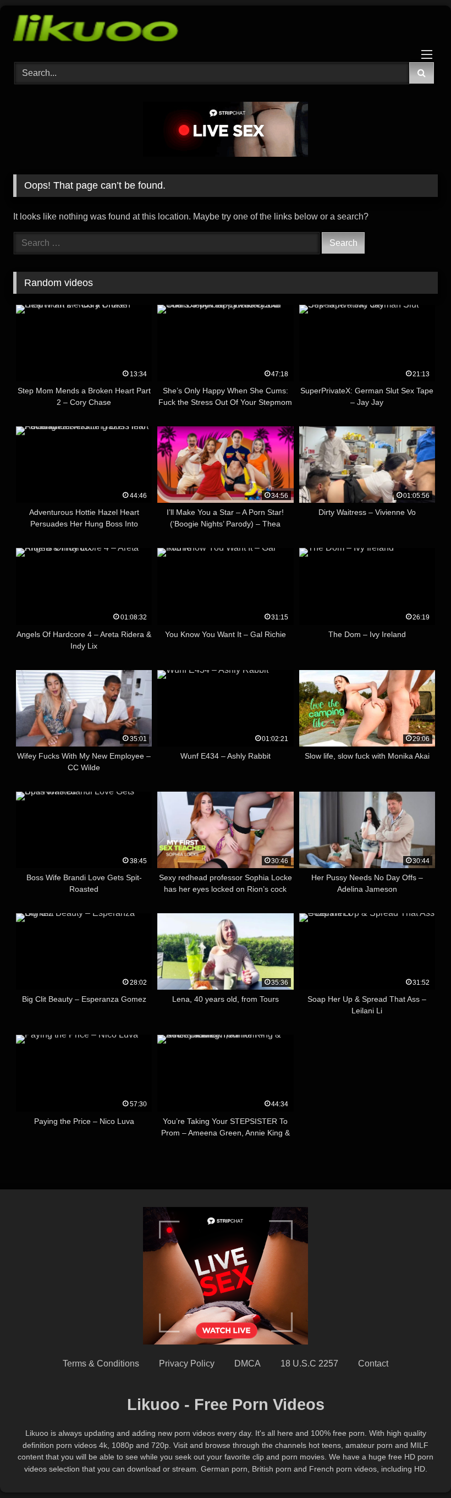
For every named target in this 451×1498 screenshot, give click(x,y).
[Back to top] (417, 1465)
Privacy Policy (187, 1363)
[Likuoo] (225, 30)
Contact (373, 1363)
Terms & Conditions (101, 1363)
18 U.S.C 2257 (309, 1363)
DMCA (247, 1363)
